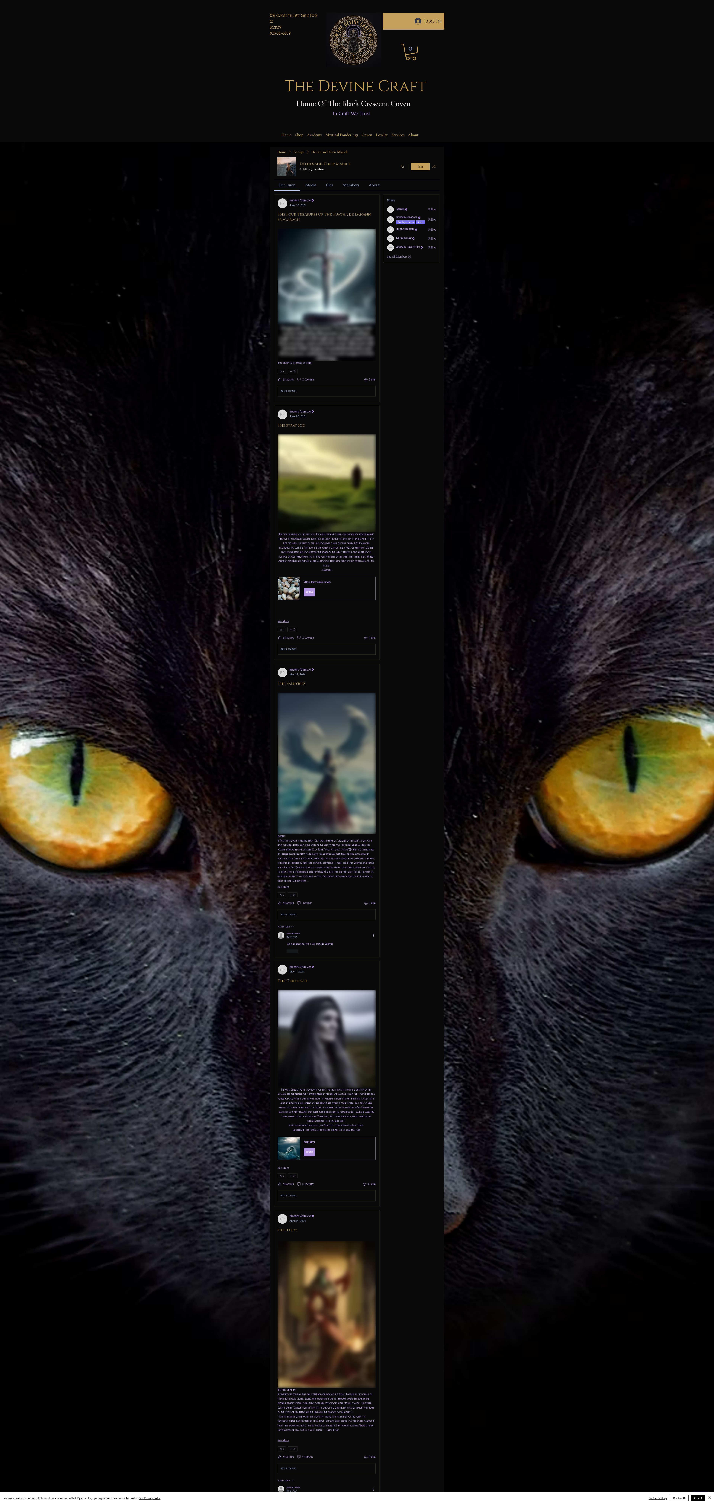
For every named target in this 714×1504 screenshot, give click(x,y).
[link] (287, 185)
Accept (698, 1498)
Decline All (679, 1498)
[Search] (403, 166)
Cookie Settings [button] (658, 1498)
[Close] (709, 1498)
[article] (326, 298)
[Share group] (434, 166)
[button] (411, 52)
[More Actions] (373, 935)
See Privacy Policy (149, 1498)
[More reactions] (293, 371)
